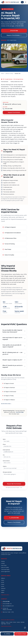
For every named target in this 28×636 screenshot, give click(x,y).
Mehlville (22, 622)
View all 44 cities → (5, 594)
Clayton (2, 590)
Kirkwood (3, 588)
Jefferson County (9, 73)
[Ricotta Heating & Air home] (10, 2)
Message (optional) (7, 472)
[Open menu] (25, 2)
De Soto (8, 623)
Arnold (2, 582)
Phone (4, 444)
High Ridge (3, 623)
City (3, 455)
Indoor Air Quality (5, 567)
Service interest (6, 460)
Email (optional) (6, 449)
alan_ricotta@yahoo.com (8, 605)
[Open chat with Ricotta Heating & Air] (25, 628)
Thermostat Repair (5, 569)
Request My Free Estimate (14, 484)
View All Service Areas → (6, 626)
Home (2, 73)
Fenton (2, 584)
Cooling (2, 563)
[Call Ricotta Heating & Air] (22, 2)
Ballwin (2, 592)
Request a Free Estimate (13, 35)
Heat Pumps (4, 565)
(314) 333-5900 (14, 30)
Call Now (8, 633)
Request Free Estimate (14, 112)
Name (4, 439)
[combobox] (14, 457)
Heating (2, 561)
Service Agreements (5, 571)
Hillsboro (3, 578)
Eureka (2, 586)
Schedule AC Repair (21, 633)
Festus (2, 580)
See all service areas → (6, 403)
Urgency (4, 466)
